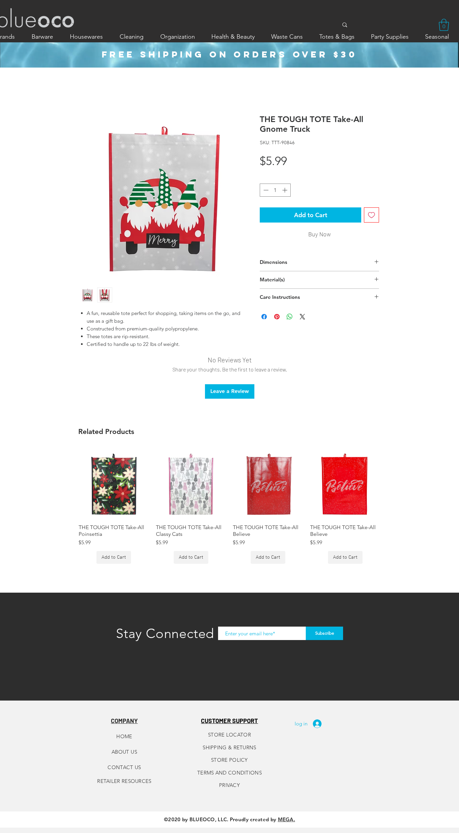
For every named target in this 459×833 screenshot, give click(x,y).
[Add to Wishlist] (371, 215)
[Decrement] (265, 190)
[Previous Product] (69, 483)
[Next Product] (390, 483)
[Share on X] (302, 317)
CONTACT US (124, 767)
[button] (444, 25)
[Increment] (285, 190)
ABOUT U (123, 752)
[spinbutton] (275, 190)
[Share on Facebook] (264, 317)
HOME (124, 736)
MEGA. (286, 819)
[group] (229, 506)
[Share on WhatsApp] (290, 317)
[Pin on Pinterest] (277, 317)
